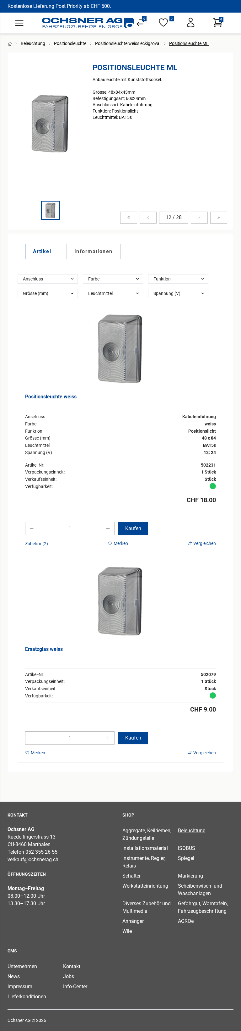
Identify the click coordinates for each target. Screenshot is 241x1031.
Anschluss (33, 278)
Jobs (68, 976)
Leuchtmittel (100, 293)
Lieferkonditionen (27, 997)
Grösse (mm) (35, 293)
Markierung (190, 876)
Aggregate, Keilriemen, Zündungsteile (146, 834)
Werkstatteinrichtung (145, 886)
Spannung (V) (166, 293)
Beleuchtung (33, 43)
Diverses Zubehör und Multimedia (146, 907)
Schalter (131, 876)
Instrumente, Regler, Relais (143, 862)
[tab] (42, 251)
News (14, 976)
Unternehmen (22, 966)
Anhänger (133, 921)
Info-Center (75, 986)
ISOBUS (186, 848)
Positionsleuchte (70, 43)
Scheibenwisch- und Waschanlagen (200, 889)
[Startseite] (88, 23)
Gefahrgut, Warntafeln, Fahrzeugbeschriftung (203, 907)
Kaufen (133, 528)
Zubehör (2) (36, 543)
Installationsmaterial (145, 848)
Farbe (93, 278)
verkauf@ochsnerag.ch (33, 859)
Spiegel (186, 858)
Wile (127, 931)
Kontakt (71, 966)
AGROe (186, 921)
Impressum (20, 986)
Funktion (162, 278)
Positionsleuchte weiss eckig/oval (127, 43)
